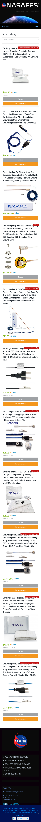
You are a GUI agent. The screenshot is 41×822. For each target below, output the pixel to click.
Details (20, 99)
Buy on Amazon (20, 103)
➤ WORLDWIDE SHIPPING (14, 760)
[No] (38, 814)
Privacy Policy (23, 818)
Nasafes (6, 26)
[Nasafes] (20, 5)
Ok (14, 818)
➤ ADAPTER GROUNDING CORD (16, 764)
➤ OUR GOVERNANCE (12, 774)
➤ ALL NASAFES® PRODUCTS (15, 757)
